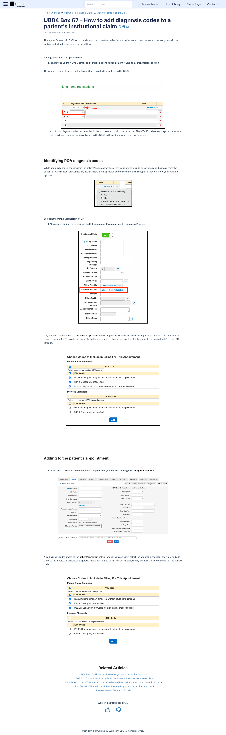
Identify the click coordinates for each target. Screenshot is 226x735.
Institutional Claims (84, 12)
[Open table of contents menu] (6, 4)
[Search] (134, 4)
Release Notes (150, 4)
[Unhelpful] (118, 711)
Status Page (194, 4)
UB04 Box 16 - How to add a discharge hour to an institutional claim (114, 674)
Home (47, 12)
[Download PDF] (120, 26)
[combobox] (108, 4)
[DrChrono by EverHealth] (19, 2)
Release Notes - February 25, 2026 (113, 690)
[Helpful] (108, 711)
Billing (57, 12)
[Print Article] (124, 26)
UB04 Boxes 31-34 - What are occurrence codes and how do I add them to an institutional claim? (114, 682)
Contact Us (213, 4)
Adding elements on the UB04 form (115, 12)
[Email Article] (127, 26)
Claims (67, 12)
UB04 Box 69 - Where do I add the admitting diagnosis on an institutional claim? (114, 686)
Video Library (172, 4)
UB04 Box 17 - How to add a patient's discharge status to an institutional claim (113, 678)
